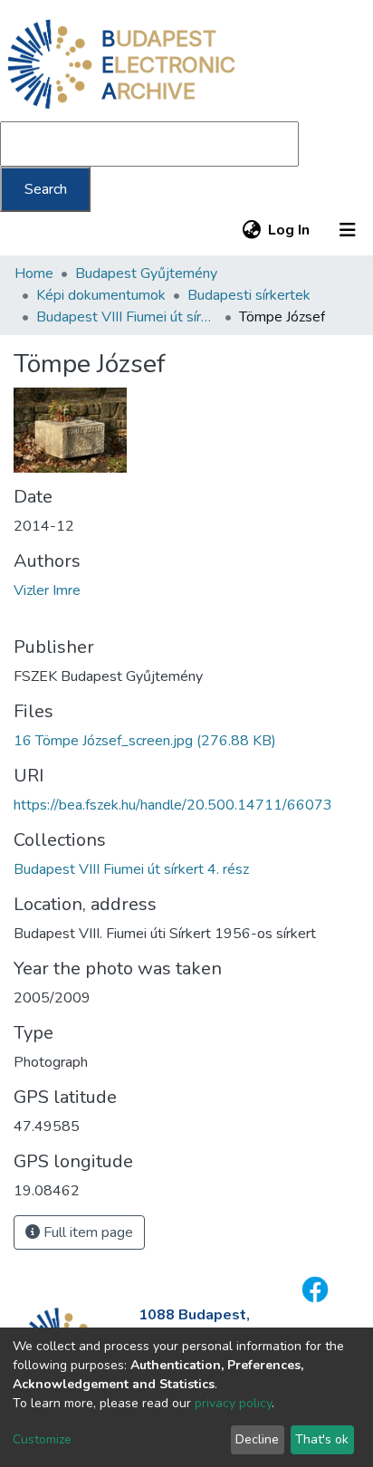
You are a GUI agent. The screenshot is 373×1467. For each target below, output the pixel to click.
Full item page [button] (86, 1232)
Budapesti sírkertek (249, 295)
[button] (251, 230)
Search (45, 189)
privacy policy (233, 1403)
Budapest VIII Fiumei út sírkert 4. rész (126, 317)
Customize (42, 1439)
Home (33, 273)
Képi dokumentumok (101, 295)
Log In (289, 230)
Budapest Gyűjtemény (146, 273)
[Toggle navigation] (347, 230)
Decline (257, 1439)
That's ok (322, 1439)
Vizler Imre (47, 590)
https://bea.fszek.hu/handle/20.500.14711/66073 (173, 805)
